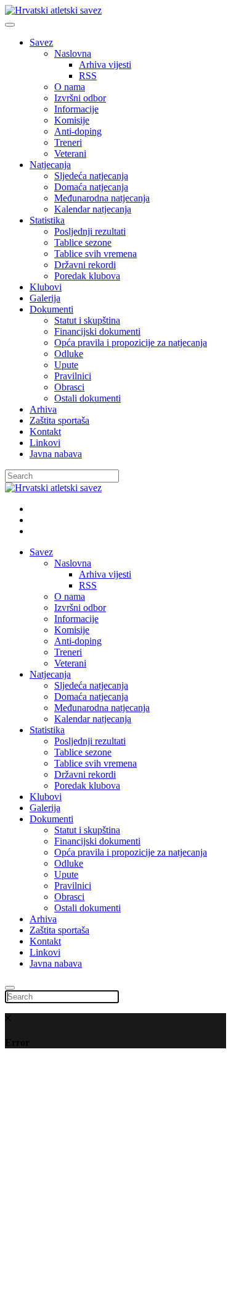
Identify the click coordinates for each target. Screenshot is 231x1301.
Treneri (68, 142)
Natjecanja (50, 164)
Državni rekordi (85, 264)
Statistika (47, 220)
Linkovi (45, 442)
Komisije (71, 120)
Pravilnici (72, 376)
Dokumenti (51, 309)
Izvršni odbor (80, 98)
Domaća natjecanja (91, 187)
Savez (41, 42)
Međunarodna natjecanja (102, 198)
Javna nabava (56, 453)
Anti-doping (78, 131)
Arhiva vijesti (105, 64)
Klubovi (46, 287)
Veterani (70, 153)
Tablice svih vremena (95, 253)
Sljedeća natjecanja (91, 176)
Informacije (76, 109)
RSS (88, 75)
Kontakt (45, 431)
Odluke (68, 353)
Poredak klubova (87, 276)
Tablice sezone (82, 242)
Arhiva (43, 409)
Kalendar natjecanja (92, 209)
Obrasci (69, 387)
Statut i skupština (87, 320)
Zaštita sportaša (59, 420)
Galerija (45, 298)
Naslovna (72, 53)
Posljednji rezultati (90, 231)
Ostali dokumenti (87, 398)
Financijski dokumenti (97, 331)
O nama (69, 87)
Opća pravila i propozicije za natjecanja (130, 342)
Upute (66, 365)
